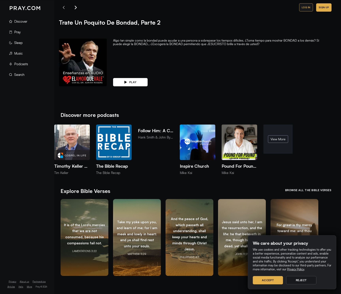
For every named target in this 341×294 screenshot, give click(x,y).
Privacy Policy (295, 269)
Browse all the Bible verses (308, 190)
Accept (268, 280)
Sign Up (324, 7)
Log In (306, 7)
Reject (301, 280)
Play (133, 82)
